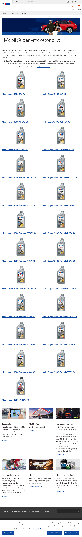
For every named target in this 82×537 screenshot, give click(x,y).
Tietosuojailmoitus (37, 529)
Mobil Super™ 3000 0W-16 (14, 94)
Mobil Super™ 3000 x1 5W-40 (15, 149)
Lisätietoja (4, 440)
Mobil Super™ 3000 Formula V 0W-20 (59, 344)
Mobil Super (24, 13)
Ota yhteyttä (35, 512)
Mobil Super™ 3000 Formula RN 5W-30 (59, 288)
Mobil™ (4, 13)
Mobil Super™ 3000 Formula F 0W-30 (58, 205)
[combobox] (68, 511)
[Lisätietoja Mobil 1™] (41, 465)
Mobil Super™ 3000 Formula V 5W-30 (59, 372)
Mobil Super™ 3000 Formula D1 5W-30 (59, 177)
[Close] (79, 523)
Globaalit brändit (32, 2)
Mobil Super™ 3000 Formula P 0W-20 (59, 233)
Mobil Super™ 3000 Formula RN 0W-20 (19, 288)
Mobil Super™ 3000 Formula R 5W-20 (18, 316)
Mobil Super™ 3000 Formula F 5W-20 (18, 205)
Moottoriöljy (14, 13)
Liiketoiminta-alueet (19, 2)
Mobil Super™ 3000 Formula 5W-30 (58, 149)
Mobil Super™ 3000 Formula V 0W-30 (18, 372)
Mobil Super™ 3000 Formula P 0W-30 (18, 261)
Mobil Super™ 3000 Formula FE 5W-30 (19, 177)
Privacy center (8, 533)
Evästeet (46, 512)
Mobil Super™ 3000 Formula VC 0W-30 (19, 344)
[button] (79, 8)
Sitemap (5, 512)
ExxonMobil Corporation (19, 512)
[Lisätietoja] (14, 414)
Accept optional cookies (54, 533)
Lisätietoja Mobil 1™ (34, 486)
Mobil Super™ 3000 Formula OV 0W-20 (19, 233)
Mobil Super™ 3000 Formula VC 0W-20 (59, 316)
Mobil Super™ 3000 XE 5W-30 (15, 122)
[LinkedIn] (68, 2)
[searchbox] (66, 511)
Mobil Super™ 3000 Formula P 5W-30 (59, 261)
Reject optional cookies (71, 533)
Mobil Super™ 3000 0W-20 (54, 94)
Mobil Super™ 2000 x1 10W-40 (16, 400)
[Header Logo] (6, 2)
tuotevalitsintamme (43, 67)
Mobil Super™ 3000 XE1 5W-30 (56, 122)
